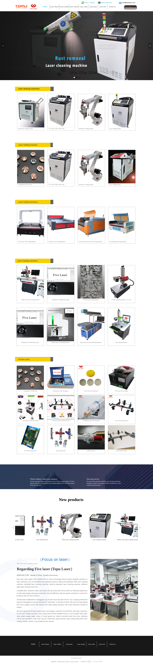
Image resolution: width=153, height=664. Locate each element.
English (129, 7)
